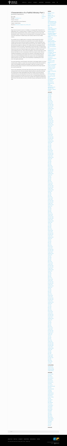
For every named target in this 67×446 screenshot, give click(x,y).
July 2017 (49, 239)
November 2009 (50, 345)
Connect (35, 2)
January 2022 (50, 168)
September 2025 (50, 108)
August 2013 (50, 303)
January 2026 (50, 103)
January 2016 (50, 264)
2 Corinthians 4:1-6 (18, 18)
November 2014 (50, 283)
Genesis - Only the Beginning (51, 13)
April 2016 (49, 260)
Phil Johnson (50, 379)
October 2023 (50, 139)
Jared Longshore (51, 418)
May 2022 (49, 162)
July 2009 (49, 350)
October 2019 (50, 203)
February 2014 (50, 295)
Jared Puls (50, 411)
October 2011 (50, 333)
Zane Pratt (49, 413)
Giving (53, 2)
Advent (49, 20)
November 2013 (50, 299)
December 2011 (50, 330)
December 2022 (50, 153)
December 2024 (50, 120)
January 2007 (50, 361)
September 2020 (50, 189)
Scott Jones (50, 403)
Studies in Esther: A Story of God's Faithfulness (52, 29)
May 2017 (49, 242)
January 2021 (50, 184)
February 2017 (50, 246)
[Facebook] (54, 439)
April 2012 (49, 325)
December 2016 (50, 249)
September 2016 (50, 253)
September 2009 (50, 348)
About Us (24, 2)
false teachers (17, 24)
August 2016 (50, 254)
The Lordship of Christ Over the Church (51, 79)
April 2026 (49, 99)
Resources (47, 2)
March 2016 (50, 261)
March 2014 (50, 294)
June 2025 (49, 112)
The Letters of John (51, 42)
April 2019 (49, 211)
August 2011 (50, 334)
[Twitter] (58, 439)
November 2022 (50, 154)
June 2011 (49, 337)
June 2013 (49, 306)
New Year (49, 18)
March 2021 (50, 181)
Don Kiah (49, 398)
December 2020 (50, 185)
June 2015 (49, 273)
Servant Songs (50, 37)
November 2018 (50, 218)
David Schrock (50, 380)
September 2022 (50, 157)
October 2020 (50, 188)
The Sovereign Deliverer (52, 48)
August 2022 (50, 158)
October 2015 (50, 268)
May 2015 (49, 275)
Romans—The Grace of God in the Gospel (52, 31)
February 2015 (50, 279)
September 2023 (50, 141)
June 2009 (49, 352)
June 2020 (49, 193)
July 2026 (49, 95)
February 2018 (50, 230)
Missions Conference (51, 73)
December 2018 (50, 216)
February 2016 (50, 262)
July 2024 (49, 127)
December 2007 (50, 357)
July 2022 (49, 160)
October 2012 (50, 317)
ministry (27, 24)
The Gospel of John (51, 68)
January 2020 (50, 199)
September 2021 (50, 173)
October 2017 (50, 235)
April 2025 (49, 115)
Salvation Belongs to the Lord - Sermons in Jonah (52, 22)
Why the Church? (51, 82)
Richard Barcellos (51, 388)
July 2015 (49, 272)
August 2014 (50, 287)
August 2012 (50, 319)
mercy (24, 24)
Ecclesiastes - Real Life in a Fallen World (52, 53)
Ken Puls (49, 425)
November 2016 (50, 250)
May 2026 (49, 97)
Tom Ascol (49, 424)
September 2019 (50, 204)
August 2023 (50, 142)
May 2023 (49, 146)
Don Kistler (50, 375)
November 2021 (50, 170)
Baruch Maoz (50, 409)
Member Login (28, 441)
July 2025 (49, 111)
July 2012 (49, 321)
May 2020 (49, 195)
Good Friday (50, 39)
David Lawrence (50, 394)
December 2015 (50, 265)
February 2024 (50, 134)
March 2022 (50, 165)
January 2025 (50, 119)
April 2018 (49, 227)
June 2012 (49, 322)
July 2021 (49, 176)
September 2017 (50, 237)
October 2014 (50, 284)
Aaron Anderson (50, 378)
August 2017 (50, 238)
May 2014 (49, 291)
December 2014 (50, 281)
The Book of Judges (51, 60)
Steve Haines (50, 406)
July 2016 (49, 256)
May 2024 (49, 130)
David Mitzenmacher (51, 386)
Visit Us (29, 2)
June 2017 (49, 241)
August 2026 (50, 93)
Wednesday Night (51, 369)
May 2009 (49, 353)
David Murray (50, 395)
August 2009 (50, 349)
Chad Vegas (50, 391)
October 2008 (50, 356)
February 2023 (50, 150)
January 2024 (50, 135)
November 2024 (50, 122)
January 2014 (50, 296)
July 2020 (49, 192)
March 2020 (50, 196)
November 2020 (50, 187)
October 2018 (50, 219)
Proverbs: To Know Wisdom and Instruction (52, 41)
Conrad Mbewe (50, 405)
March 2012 (50, 326)
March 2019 (50, 212)
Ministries (41, 2)
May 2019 (49, 210)
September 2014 (50, 285)
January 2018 (50, 231)
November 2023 (50, 138)
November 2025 (50, 105)
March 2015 (50, 277)
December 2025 (50, 104)
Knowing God (50, 57)
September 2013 (50, 302)
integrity (21, 24)
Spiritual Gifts (50, 85)
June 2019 (49, 208)
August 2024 (50, 126)
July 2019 (49, 207)
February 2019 (50, 214)
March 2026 (50, 100)
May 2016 (49, 258)
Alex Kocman (50, 376)
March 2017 (50, 245)
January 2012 (50, 329)
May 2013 (49, 307)
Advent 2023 (50, 27)
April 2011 (49, 338)
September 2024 (50, 124)
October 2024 (50, 123)
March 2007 (50, 360)
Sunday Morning (50, 370)
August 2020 (50, 191)
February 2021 (50, 183)
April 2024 (49, 131)
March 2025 (50, 116)
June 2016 (49, 257)
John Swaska (50, 399)
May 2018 (49, 226)
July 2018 (49, 223)
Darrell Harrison (50, 382)
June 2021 (49, 177)
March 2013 (50, 310)
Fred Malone (50, 407)
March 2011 (50, 340)
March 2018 (50, 229)
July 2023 (49, 143)
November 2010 (50, 342)
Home (11, 431)
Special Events (50, 366)
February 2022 (50, 166)
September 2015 (50, 269)
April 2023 (49, 147)
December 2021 (50, 169)
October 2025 (50, 107)
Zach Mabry (50, 414)
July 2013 (49, 304)
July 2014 (49, 288)
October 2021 (50, 172)
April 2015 (49, 276)
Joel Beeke (50, 390)
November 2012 (50, 315)
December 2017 (50, 233)
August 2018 (50, 222)
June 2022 (49, 161)
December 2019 (50, 200)
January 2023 (50, 151)
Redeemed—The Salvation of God (51, 51)
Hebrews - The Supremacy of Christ (51, 16)
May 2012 (49, 323)
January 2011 (50, 341)
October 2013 (50, 300)
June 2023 (49, 145)
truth (29, 24)
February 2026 (50, 101)
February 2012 (50, 327)
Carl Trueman (50, 384)
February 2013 (50, 311)
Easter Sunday (50, 17)
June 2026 (49, 96)
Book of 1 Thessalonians (52, 64)
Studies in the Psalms (51, 65)
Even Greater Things (51, 74)
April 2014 (49, 292)
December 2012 (50, 314)
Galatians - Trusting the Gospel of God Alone (52, 55)
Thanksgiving (50, 69)
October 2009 (50, 346)
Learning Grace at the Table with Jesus (51, 87)
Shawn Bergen (50, 417)
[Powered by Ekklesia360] (56, 443)
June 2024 (49, 128)
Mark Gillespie (50, 402)
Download (44, 16)
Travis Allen (50, 383)
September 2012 (50, 318)
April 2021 (49, 180)
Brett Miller (50, 401)
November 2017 (50, 234)
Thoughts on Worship (51, 67)
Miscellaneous (50, 80)
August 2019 (50, 206)
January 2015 (50, 280)
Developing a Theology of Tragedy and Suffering (52, 34)
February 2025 (50, 118)
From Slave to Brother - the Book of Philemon (52, 45)
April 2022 (49, 164)
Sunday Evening (50, 367)
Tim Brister (50, 422)
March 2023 (50, 149)
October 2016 (50, 252)
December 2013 (50, 298)
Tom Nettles (50, 421)
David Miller (50, 410)
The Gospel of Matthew (52, 23)
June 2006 (49, 363)
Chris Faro (49, 387)
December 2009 (50, 344)
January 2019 (50, 215)
